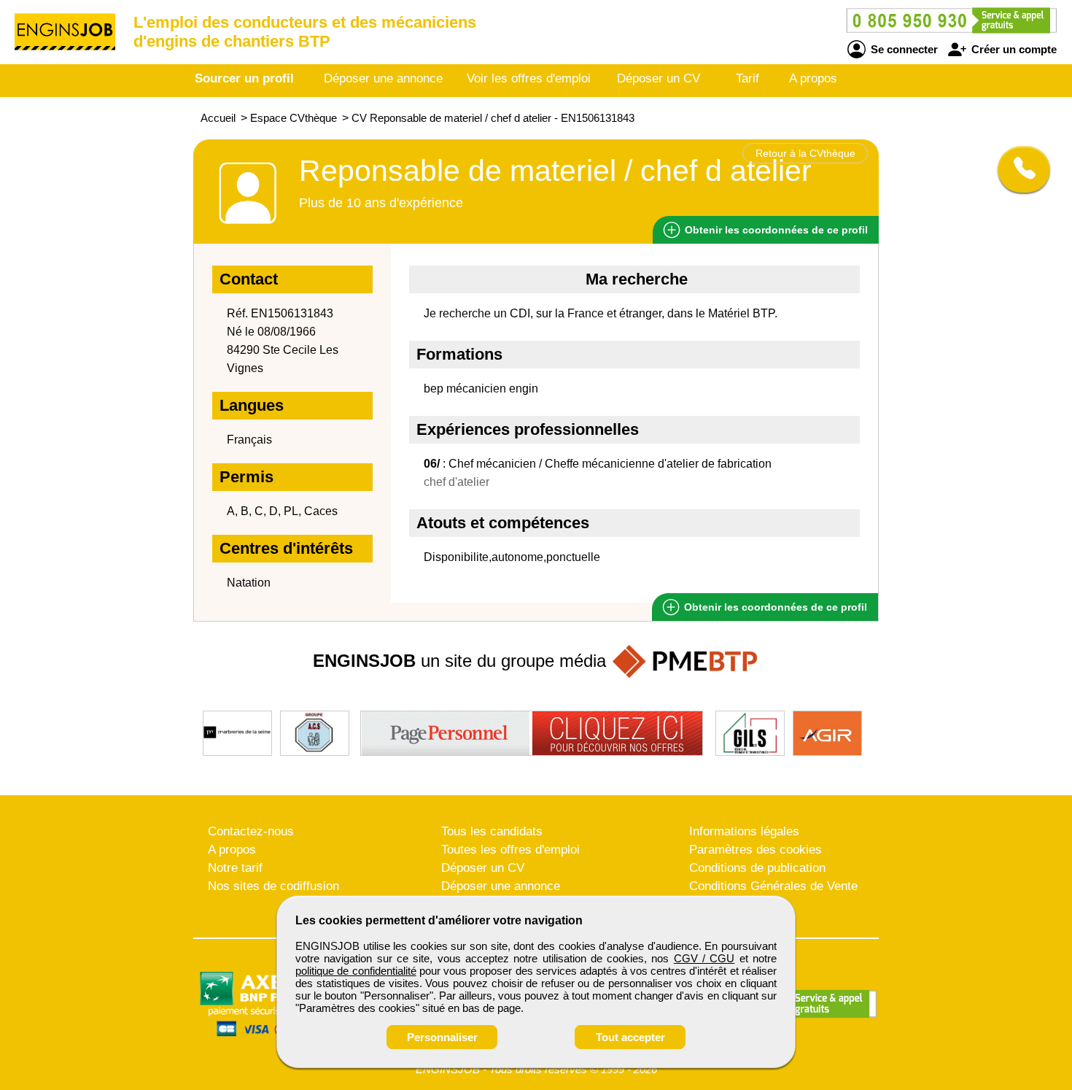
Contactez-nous (251, 831)
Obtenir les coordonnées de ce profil (774, 607)
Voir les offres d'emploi (529, 78)
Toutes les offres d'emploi (510, 850)
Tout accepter (630, 1037)
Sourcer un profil (244, 78)
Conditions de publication (757, 868)
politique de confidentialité (355, 971)
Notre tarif (235, 868)
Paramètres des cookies (755, 850)
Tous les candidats (492, 831)
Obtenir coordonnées (775, 230)
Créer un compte (1012, 49)
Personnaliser (442, 1037)
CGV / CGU (704, 958)
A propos (813, 78)
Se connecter (903, 49)
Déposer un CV (658, 78)
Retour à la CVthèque (805, 153)
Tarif (747, 78)
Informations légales (744, 831)
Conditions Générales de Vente (773, 886)
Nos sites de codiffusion (273, 886)
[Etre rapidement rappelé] (1018, 169)
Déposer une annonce (383, 78)
